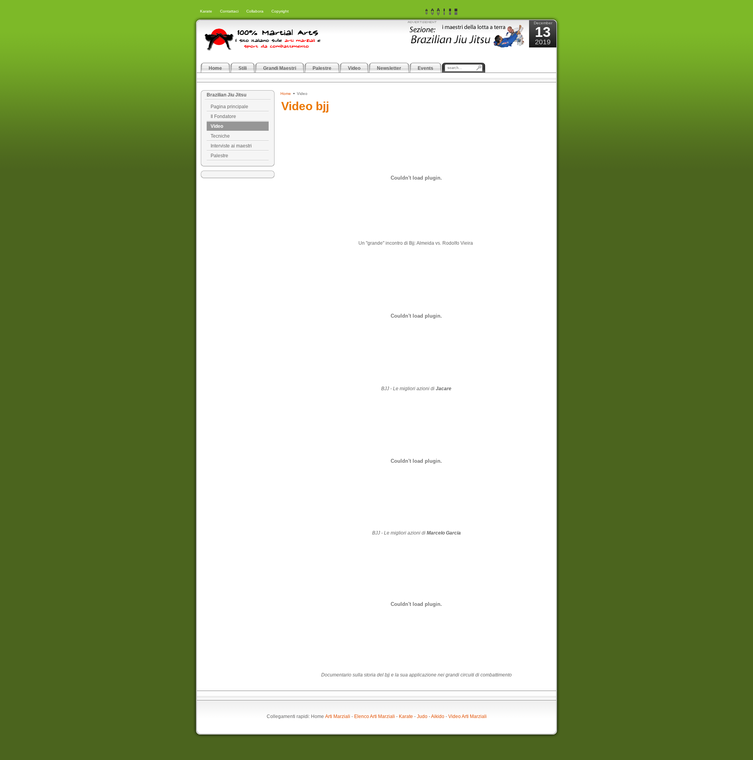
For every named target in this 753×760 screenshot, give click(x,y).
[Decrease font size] (426, 12)
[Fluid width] (456, 12)
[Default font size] (432, 12)
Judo (422, 716)
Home (285, 93)
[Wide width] (450, 12)
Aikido (437, 716)
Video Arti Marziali (467, 716)
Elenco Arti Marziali (374, 716)
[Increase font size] (438, 12)
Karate (406, 716)
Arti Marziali (337, 716)
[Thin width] (444, 12)
